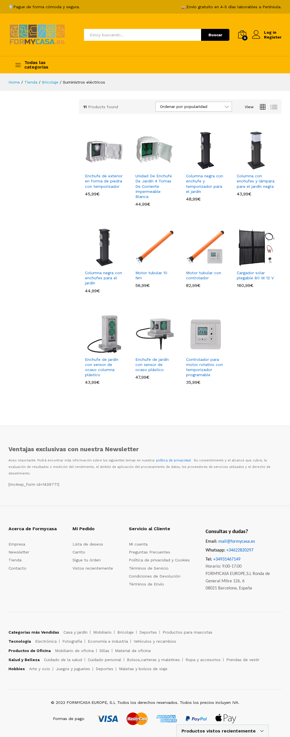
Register (273, 37)
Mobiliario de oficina (74, 650)
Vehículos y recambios (155, 641)
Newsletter (18, 552)
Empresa (16, 544)
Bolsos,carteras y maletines (153, 659)
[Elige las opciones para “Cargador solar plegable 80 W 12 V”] (250, 263)
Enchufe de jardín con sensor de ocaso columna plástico (101, 367)
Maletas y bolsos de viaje (143, 668)
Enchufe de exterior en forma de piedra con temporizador (104, 181)
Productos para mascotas (187, 632)
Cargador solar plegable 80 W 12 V (255, 275)
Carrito (78, 552)
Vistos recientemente (92, 568)
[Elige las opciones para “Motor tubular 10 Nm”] (148, 263)
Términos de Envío (146, 584)
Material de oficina (133, 650)
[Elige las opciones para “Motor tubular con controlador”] (199, 263)
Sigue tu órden (86, 560)
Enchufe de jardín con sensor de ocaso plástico (152, 364)
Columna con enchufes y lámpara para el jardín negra (255, 181)
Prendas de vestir (242, 659)
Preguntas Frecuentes (149, 552)
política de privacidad (173, 460)
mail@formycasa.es (236, 541)
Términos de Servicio (149, 568)
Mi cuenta (138, 544)
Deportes (148, 632)
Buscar (215, 35)
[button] (98, 350)
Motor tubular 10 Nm (151, 275)
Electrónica (46, 641)
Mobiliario (102, 632)
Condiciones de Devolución (154, 576)
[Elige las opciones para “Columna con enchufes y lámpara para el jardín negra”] (250, 166)
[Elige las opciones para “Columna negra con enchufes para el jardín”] (98, 263)
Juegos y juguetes (73, 668)
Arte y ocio (39, 668)
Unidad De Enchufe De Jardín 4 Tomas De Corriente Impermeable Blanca (153, 186)
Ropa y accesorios (203, 659)
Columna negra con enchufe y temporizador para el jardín (204, 184)
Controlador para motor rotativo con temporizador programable (204, 367)
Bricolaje (125, 632)
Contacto (17, 568)
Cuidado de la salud (63, 659)
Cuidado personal (104, 659)
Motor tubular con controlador (203, 275)
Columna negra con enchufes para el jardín (103, 277)
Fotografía (72, 641)
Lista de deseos (87, 544)
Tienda (15, 560)
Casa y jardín (75, 632)
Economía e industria (108, 641)
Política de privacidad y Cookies (159, 560)
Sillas (104, 650)
